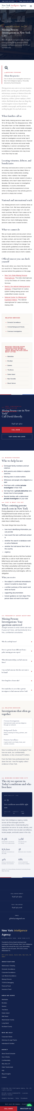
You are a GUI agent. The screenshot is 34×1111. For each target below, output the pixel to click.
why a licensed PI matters (20, 755)
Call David (8, 1109)
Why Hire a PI (6, 1064)
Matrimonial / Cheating (8, 966)
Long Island (5, 1023)
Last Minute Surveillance (9, 976)
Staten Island (11, 374)
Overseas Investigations (14, 331)
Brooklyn (10, 361)
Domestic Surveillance (14, 322)
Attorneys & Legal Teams (9, 1040)
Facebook (24, 1098)
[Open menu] (30, 6)
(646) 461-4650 (8, 1)
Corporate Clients (7, 1037)
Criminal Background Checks (15, 327)
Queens (9, 365)
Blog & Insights (6, 1074)
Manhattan (10, 356)
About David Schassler (8, 1053)
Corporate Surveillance (8, 972)
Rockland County (7, 1026)
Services (9, 21)
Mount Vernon (11, 383)
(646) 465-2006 (25, 1)
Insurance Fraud (6, 989)
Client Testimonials (7, 1067)
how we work (6, 752)
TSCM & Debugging (8, 982)
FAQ (3, 1070)
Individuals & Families (8, 1043)
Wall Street (5, 1016)
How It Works (6, 1057)
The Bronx (10, 370)
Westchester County (8, 1020)
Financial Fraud (6, 986)
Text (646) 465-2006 (17, 436)
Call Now (17, 430)
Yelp (17, 1098)
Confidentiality (6, 1060)
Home (3, 21)
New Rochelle (11, 379)
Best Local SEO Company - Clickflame (17, 1104)
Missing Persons (7, 979)
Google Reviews (7, 1098)
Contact (4, 1077)
